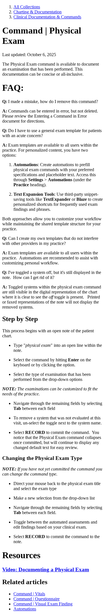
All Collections (26, 6)
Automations (24, 609)
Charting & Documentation (37, 11)
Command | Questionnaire (36, 598)
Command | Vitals (29, 593)
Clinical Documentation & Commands (47, 17)
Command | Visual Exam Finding (43, 603)
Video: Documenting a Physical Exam (45, 569)
